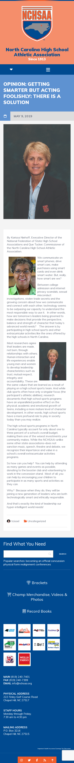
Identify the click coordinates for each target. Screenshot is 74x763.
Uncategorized (37, 521)
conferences (43, 564)
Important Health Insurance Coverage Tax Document (54, 748)
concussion (58, 561)
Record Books (39, 611)
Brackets (39, 582)
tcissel (15, 521)
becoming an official (38, 561)
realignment (27, 564)
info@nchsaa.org (22, 683)
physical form (11, 564)
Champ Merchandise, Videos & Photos (39, 597)
